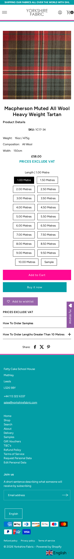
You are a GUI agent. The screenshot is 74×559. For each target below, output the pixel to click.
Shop (7, 420)
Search (8, 424)
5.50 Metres (48, 216)
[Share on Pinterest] (48, 347)
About (8, 428)
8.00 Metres (23, 243)
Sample (49, 262)
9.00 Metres (23, 252)
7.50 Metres (48, 234)
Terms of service (46, 540)
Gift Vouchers (12, 441)
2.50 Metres (48, 189)
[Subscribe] (65, 495)
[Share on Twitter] (42, 347)
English (13, 513)
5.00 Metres (23, 216)
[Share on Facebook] (35, 347)
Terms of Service (14, 454)
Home (7, 415)
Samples (9, 437)
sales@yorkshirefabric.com (20, 402)
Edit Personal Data (15, 462)
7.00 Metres (23, 234)
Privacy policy (28, 540)
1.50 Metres (47, 180)
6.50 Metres (48, 225)
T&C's (7, 445)
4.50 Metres (48, 207)
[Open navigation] (4, 12)
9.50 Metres (48, 252)
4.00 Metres (23, 207)
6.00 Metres (23, 225)
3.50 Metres (48, 198)
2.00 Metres (23, 189)
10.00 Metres (26, 262)
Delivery (9, 432)
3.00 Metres (23, 198)
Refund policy (10, 540)
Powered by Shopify (48, 546)
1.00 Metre (24, 180)
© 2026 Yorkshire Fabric (19, 546)
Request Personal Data (18, 458)
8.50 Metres (48, 243)
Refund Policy (12, 449)
